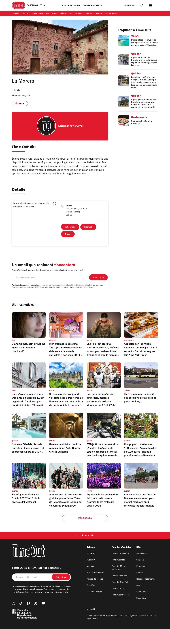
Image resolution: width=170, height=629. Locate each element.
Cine (70, 13)
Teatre (54, 13)
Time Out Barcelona (120, 554)
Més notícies (85, 518)
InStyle (139, 573)
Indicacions (70, 227)
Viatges (99, 13)
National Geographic (145, 579)
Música (63, 13)
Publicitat (91, 560)
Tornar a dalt (88, 536)
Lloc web (88, 227)
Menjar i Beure (37, 13)
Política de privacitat (96, 573)
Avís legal (91, 566)
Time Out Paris (118, 589)
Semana (140, 560)
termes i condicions (63, 285)
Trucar (68, 234)
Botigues (78, 13)
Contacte (90, 554)
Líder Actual (141, 592)
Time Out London (119, 576)
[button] (54, 204)
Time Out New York (120, 582)
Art (47, 13)
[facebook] (28, 603)
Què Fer (25, 13)
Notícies (16, 13)
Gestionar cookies (94, 592)
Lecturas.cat (141, 554)
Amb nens (89, 13)
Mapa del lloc (92, 609)
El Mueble (140, 566)
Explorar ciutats (71, 6)
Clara (138, 585)
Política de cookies (95, 579)
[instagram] (13, 603)
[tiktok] (20, 603)
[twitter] (35, 603)
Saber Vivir (141, 598)
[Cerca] (142, 5)
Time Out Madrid (119, 560)
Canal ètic (91, 585)
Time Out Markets (92, 6)
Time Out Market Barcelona (119, 568)
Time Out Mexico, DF (121, 595)
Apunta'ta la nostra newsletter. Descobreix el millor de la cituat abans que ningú (47, 270)
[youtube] (43, 603)
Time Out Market (111, 13)
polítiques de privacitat (83, 285)
